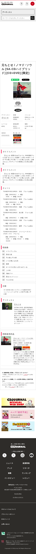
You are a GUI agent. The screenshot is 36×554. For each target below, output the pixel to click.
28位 (14, 196)
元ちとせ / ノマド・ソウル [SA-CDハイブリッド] (23, 339)
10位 (22, 218)
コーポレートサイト (18, 497)
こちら (26, 374)
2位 (7, 194)
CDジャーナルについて (9, 509)
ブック (9, 468)
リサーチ (26, 468)
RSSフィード (6, 519)
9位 (21, 194)
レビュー (26, 478)
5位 (21, 202)
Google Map (18, 493)
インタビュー (9, 478)
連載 (10, 473)
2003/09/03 (5, 135)
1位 (7, 202)
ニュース (9, 463)
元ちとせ (5, 117)
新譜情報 (26, 463)
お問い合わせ (6, 524)
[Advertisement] (18, 42)
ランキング (26, 473)
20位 (27, 239)
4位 (7, 210)
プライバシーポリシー (8, 514)
